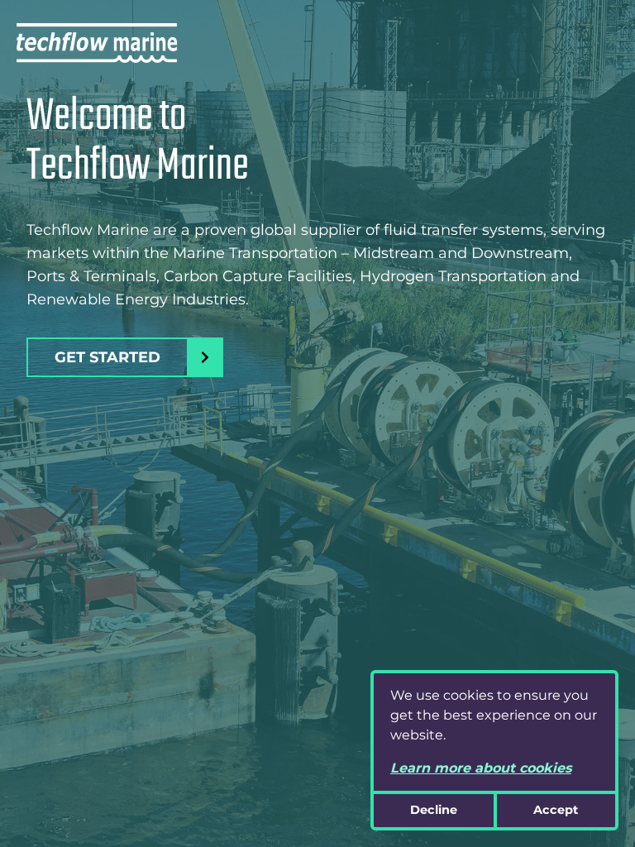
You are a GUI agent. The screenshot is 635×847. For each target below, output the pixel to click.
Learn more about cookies (480, 768)
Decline (433, 809)
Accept (555, 809)
